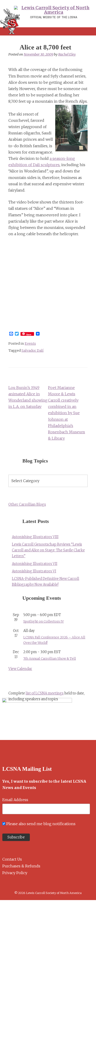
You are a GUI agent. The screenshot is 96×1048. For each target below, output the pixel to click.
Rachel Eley (67, 54)
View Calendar (20, 669)
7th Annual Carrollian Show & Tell (49, 659)
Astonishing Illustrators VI (34, 571)
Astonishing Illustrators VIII (35, 537)
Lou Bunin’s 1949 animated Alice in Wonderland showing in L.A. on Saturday (28, 397)
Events (30, 343)
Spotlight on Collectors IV (43, 622)
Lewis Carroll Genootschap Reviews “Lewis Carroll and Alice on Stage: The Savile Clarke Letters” (48, 550)
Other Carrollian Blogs (27, 504)
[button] (48, 31)
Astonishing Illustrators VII (34, 564)
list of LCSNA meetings (45, 693)
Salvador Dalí (32, 350)
